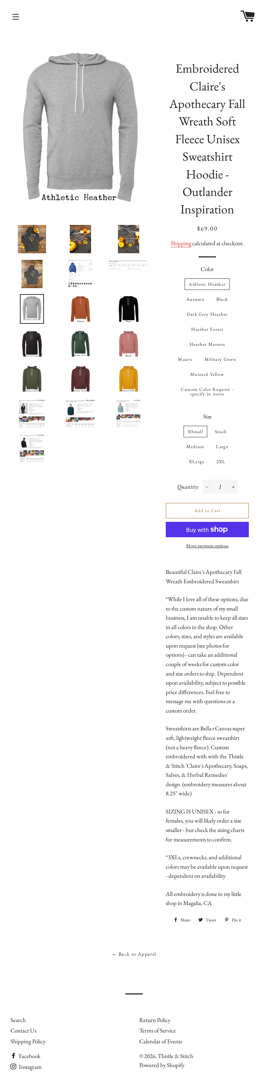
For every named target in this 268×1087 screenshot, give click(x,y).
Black (222, 299)
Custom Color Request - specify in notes (207, 391)
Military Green (220, 359)
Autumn (195, 299)
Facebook (29, 1056)
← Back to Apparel (134, 954)
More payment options (207, 545)
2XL (221, 462)
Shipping (181, 243)
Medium (195, 447)
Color (207, 269)
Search (18, 1020)
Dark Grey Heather (207, 314)
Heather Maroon (207, 344)
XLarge (196, 462)
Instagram (30, 1067)
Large (222, 447)
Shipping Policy (27, 1041)
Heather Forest (207, 329)
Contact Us (23, 1030)
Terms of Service (157, 1030)
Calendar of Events (160, 1041)
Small (221, 432)
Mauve (185, 359)
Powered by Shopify (161, 1065)
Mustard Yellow (207, 374)
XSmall (195, 432)
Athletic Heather (207, 284)
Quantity (187, 486)
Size (207, 416)
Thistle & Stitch (175, 1056)
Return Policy (154, 1020)
